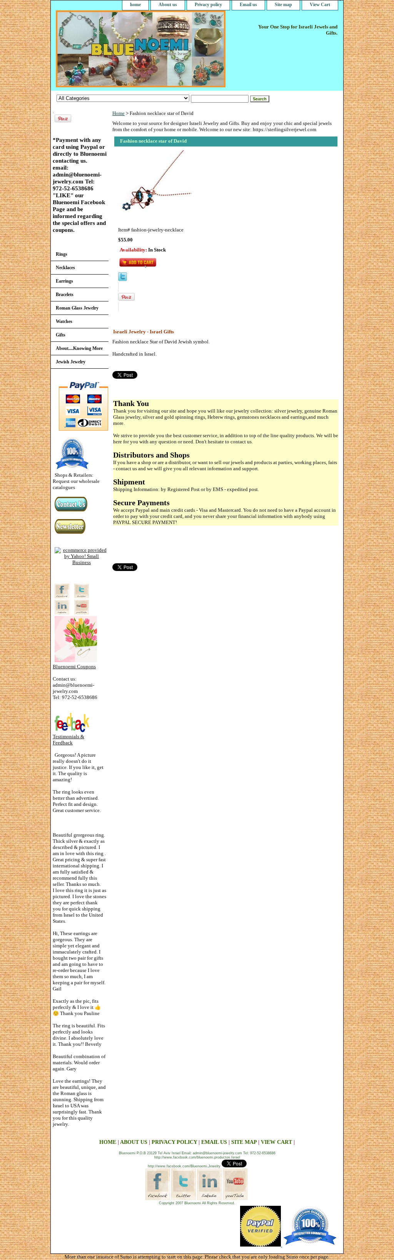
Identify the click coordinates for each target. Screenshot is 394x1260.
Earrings (64, 281)
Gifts (60, 335)
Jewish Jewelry (70, 362)
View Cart (320, 4)
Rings (61, 254)
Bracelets (64, 294)
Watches (64, 321)
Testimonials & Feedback (68, 740)
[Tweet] (122, 279)
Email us (248, 4)
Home (118, 113)
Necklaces (65, 267)
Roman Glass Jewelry (77, 308)
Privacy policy (208, 4)
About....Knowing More (79, 348)
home (135, 4)
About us (168, 4)
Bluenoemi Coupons (74, 666)
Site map (283, 4)
